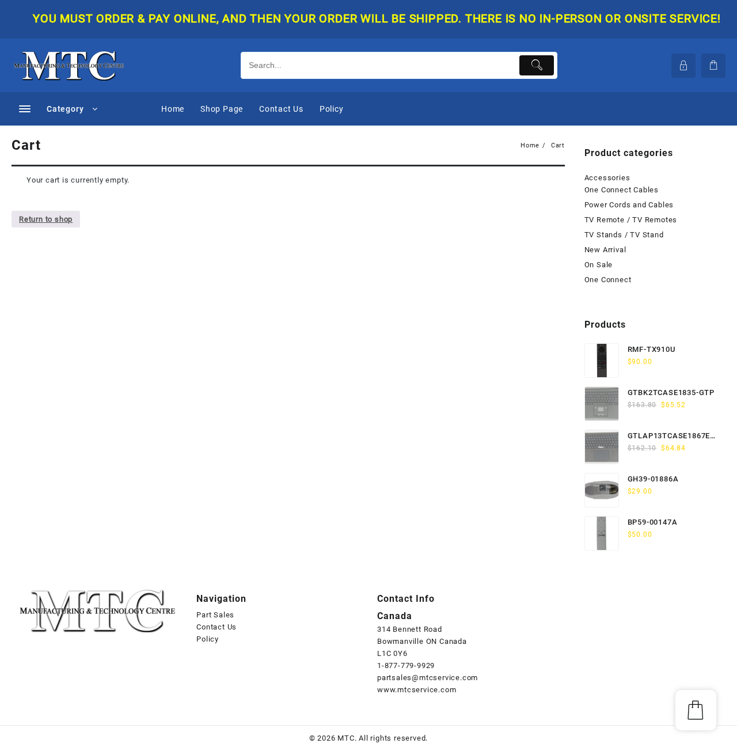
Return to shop (46, 219)
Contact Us (216, 627)
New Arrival (605, 249)
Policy (207, 639)
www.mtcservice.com (416, 689)
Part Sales (215, 614)
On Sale (598, 264)
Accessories (607, 177)
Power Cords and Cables (629, 204)
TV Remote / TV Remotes (631, 219)
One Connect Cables (621, 189)
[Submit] (536, 65)
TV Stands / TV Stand (624, 234)
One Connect (608, 279)
